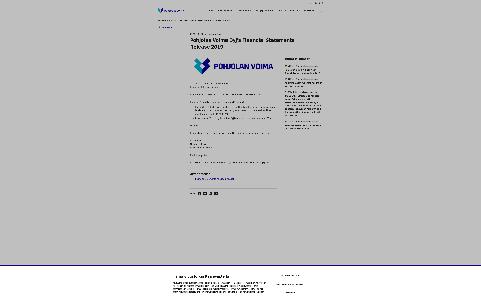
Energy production (264, 11)
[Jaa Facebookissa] (198, 193)
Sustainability (244, 11)
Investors (295, 11)
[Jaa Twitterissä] (204, 193)
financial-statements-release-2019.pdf (214, 179)
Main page (162, 20)
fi (306, 3)
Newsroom (309, 11)
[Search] (321, 10)
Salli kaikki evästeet (290, 275)
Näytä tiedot (290, 292)
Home (211, 11)
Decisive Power (225, 11)
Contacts (319, 3)
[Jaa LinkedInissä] (209, 193)
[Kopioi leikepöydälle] (215, 193)
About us (281, 11)
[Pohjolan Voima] (171, 10)
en (311, 3)
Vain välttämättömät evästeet (290, 284)
